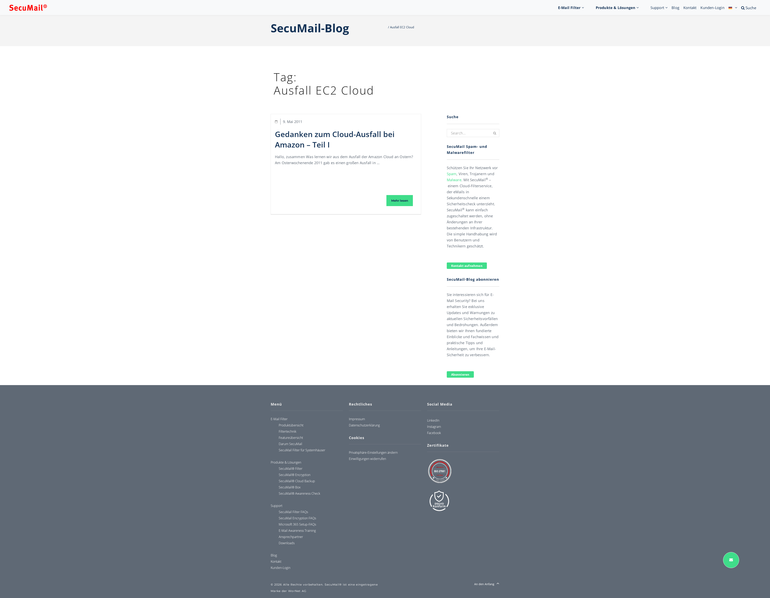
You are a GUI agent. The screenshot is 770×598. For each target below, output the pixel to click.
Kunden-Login (712, 7)
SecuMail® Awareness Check (299, 493)
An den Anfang (484, 584)
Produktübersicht (291, 425)
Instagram (434, 426)
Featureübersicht (291, 437)
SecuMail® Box (290, 487)
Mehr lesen (402, 200)
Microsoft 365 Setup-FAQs (297, 524)
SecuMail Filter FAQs (293, 512)
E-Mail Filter (569, 7)
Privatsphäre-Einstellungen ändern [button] (373, 452)
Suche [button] (754, 7)
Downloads (287, 543)
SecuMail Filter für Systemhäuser (302, 450)
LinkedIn (433, 420)
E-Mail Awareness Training (297, 530)
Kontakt (689, 7)
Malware (454, 179)
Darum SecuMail (290, 444)
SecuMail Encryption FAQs (297, 518)
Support (657, 7)
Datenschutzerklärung (364, 425)
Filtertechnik (287, 431)
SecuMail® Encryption (294, 475)
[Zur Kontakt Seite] (731, 560)
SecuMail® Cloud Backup (297, 481)
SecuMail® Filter (290, 468)
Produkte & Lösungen (615, 7)
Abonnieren (460, 374)
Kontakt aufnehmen (466, 266)
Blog (675, 7)
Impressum (357, 419)
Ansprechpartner (291, 537)
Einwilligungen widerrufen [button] (367, 459)
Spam (452, 173)
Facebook (434, 433)
